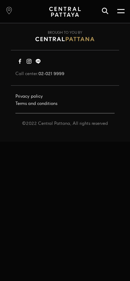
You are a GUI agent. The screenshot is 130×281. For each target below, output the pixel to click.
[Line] (38, 62)
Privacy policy (29, 96)
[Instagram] (29, 62)
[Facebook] (20, 62)
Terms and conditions (36, 103)
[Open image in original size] (65, 11)
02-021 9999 (51, 74)
